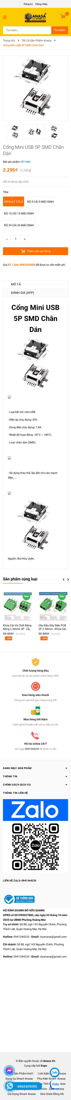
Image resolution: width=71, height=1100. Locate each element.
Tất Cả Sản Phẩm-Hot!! (19, 1073)
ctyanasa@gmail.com (53, 936)
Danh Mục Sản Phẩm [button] (17, 768)
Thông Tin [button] (10, 776)
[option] (16, 132)
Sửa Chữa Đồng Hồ (52, 1093)
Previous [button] (63, 579)
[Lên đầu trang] (54, 1061)
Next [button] (68, 579)
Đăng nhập (41, 4)
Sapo (44, 1065)
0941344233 (32, 748)
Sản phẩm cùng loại (20, 579)
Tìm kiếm (59, 30)
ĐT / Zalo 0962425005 (21, 264)
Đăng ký (28, 4)
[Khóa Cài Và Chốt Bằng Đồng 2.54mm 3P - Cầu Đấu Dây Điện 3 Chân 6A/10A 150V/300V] (18, 606)
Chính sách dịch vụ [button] (17, 784)
